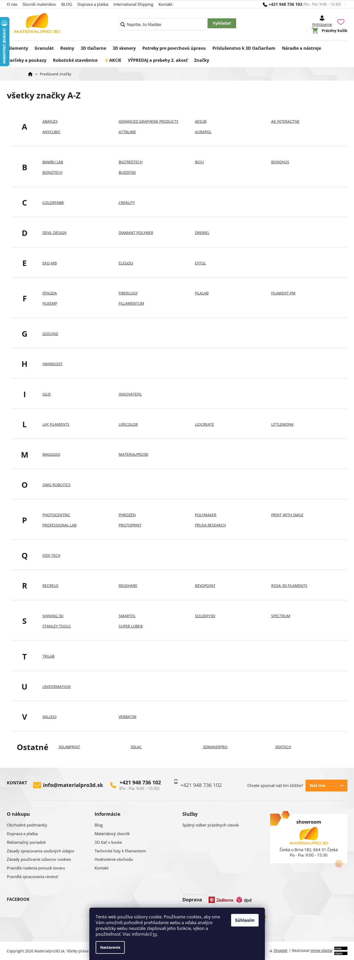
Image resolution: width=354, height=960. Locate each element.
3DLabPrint (69, 746)
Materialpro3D (133, 454)
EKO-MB (49, 262)
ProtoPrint (130, 525)
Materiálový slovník (112, 833)
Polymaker (205, 514)
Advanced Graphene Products (148, 121)
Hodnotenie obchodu (114, 859)
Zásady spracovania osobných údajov (40, 850)
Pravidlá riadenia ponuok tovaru (36, 867)
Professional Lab (59, 525)
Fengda (49, 293)
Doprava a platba (92, 4)
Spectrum (280, 615)
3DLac (136, 746)
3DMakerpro (215, 746)
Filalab (202, 293)
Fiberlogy (128, 293)
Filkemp (49, 303)
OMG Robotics (56, 484)
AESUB (200, 121)
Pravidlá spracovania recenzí (32, 876)
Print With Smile (287, 514)
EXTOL (200, 262)
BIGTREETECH (131, 161)
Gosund (50, 333)
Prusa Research (210, 525)
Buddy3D (127, 172)
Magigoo (51, 454)
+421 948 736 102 (140, 782)
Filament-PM (283, 293)
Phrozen (127, 514)
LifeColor (128, 424)
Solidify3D (205, 615)
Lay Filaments (55, 424)
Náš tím (317, 785)
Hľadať (222, 23)
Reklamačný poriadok (26, 842)
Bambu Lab (52, 161)
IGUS (46, 394)
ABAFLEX (49, 121)
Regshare (128, 585)
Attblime (127, 131)
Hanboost (52, 363)
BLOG (66, 4)
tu (155, 934)
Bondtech (52, 172)
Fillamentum (131, 303)
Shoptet (280, 950)
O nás (12, 4)
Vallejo (49, 716)
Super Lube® (131, 626)
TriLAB (48, 656)
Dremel (202, 232)
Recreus (50, 585)
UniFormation (56, 686)
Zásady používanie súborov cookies (39, 859)
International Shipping (133, 4)
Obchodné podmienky (27, 825)
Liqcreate (204, 424)
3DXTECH (283, 746)
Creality (127, 202)
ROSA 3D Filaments (289, 585)
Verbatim (128, 716)
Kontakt (165, 4)
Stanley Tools (56, 626)
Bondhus (280, 161)
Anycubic (51, 131)
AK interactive (285, 121)
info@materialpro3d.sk (73, 785)
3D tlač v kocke (108, 842)
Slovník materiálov (39, 4)
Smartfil (127, 615)
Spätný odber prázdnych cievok (210, 825)
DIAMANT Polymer (136, 232)
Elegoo (126, 262)
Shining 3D (52, 615)
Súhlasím (245, 920)
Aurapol (203, 131)
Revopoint (205, 585)
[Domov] (32, 74)
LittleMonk (282, 424)
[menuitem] (17, 47)
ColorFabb (53, 202)
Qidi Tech (51, 555)
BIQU (199, 161)
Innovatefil (130, 394)
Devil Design (54, 232)
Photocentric (56, 514)
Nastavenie (110, 947)
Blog (99, 825)
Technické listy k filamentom (120, 850)
